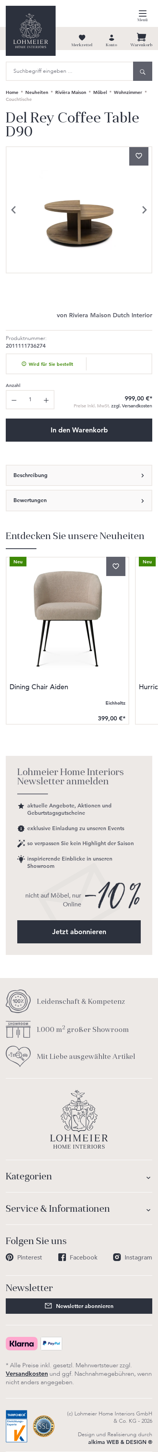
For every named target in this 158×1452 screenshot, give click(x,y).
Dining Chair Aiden (39, 688)
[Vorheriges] (13, 210)
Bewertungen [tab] (30, 500)
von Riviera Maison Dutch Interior (104, 315)
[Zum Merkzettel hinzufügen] (138, 156)
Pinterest (29, 1257)
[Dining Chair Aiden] (67, 619)
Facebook (83, 1257)
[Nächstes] (144, 210)
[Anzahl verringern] (13, 399)
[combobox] (69, 71)
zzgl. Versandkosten (113, 406)
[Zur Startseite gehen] (31, 31)
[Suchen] (142, 71)
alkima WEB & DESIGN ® (120, 1442)
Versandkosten (27, 1373)
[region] (79, 209)
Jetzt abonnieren (79, 931)
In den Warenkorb (79, 429)
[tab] (79, 475)
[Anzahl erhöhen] (46, 399)
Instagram (138, 1257)
